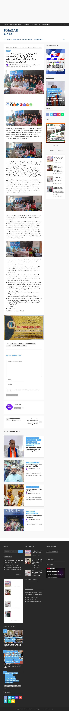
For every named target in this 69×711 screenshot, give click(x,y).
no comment (30, 64)
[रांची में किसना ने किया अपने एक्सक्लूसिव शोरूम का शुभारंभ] (14, 520)
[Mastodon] (24, 104)
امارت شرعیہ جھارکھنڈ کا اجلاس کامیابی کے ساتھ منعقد (58, 159)
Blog (8, 50)
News (19, 24)
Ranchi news (25, 66)
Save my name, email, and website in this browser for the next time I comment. (23, 391)
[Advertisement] (34, 11)
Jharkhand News (46, 24)
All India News (30, 438)
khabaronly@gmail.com (15, 567)
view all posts (17, 408)
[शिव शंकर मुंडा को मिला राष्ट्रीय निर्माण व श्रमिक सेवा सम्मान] (14, 495)
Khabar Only (11, 64)
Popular (51, 150)
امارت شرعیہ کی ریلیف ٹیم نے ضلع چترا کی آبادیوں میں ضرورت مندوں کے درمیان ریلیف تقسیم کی (12, 645)
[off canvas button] (5, 39)
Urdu (30, 66)
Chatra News (18, 637)
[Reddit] (14, 104)
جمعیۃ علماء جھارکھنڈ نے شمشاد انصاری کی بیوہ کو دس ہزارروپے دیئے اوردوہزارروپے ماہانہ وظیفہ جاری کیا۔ (58, 169)
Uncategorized (10, 661)
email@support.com (35, 601)
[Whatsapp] (30, 104)
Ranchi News (30, 445)
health (13, 639)
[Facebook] (7, 104)
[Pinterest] (21, 104)
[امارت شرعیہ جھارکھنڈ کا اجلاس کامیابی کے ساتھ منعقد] (50, 159)
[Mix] (27, 104)
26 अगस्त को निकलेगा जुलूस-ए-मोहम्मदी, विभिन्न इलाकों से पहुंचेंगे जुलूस (34, 465)
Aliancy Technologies (16, 569)
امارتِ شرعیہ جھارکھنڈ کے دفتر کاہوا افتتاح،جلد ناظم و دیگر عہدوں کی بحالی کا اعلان (12, 666)
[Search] (63, 39)
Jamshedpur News (36, 24)
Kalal (20, 66)
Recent (61, 150)
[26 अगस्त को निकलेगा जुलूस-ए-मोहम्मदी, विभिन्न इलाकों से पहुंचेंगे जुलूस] (14, 471)
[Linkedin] (17, 104)
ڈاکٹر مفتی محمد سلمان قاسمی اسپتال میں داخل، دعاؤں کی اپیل (58, 179)
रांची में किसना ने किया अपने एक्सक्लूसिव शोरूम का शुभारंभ (34, 516)
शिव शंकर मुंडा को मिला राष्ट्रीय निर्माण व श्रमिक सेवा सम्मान (34, 490)
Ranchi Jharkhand (31, 441)
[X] (11, 104)
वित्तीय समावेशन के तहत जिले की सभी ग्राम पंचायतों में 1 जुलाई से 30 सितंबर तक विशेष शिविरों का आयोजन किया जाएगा (12, 686)
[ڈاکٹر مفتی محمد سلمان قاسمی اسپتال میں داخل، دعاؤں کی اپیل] (50, 179)
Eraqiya (8, 66)
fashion (8, 639)
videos (17, 661)
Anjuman (37, 64)
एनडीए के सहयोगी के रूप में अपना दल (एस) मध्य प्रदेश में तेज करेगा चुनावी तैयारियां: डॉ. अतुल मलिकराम (33, 449)
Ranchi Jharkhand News (33, 443)
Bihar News (26, 24)
